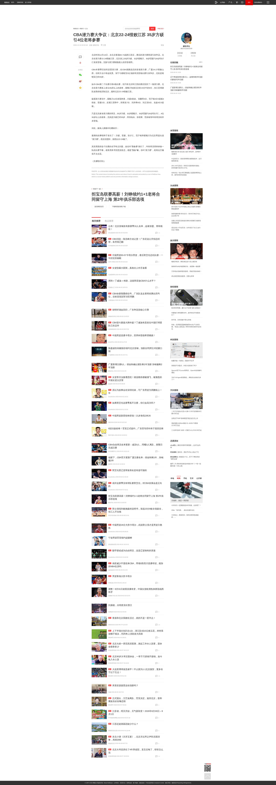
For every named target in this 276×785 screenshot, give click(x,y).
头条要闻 (174, 185)
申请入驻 (160, 28)
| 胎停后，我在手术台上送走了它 (184, 452)
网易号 (82, 28)
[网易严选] (230, 2)
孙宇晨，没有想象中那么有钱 (181, 320)
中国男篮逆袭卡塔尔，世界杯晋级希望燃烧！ (133, 335)
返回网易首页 (99, 206)
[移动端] (216, 2)
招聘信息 (129, 783)
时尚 (178, 478)
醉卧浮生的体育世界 (186, 48)
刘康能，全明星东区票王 (120, 605)
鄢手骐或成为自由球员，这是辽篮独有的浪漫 (133, 550)
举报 (162, 45)
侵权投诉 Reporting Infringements (181, 783)
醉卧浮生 (96, 45)
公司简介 (116, 783)
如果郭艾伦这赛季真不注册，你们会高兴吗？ (133, 403)
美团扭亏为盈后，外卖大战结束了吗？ (184, 365)
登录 (249, 2)
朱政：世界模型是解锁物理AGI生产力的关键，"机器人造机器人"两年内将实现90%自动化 (186, 327)
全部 (200, 62)
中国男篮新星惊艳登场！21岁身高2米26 (131, 415)
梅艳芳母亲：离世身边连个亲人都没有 (184, 261)
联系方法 (122, 783)
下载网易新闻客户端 (119, 206)
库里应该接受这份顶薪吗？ (125, 685)
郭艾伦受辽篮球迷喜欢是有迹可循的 (129, 470)
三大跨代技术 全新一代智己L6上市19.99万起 (186, 430)
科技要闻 (174, 340)
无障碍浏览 (20, 2)
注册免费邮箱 (258, 2)
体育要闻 (174, 131)
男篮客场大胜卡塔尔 (122, 576)
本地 (172, 478)
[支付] (237, 2)
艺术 (191, 478)
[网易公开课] (223, 2)
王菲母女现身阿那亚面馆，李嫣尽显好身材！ (186, 271)
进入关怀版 (28, 2)
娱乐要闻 (174, 240)
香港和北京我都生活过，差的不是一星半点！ (133, 618)
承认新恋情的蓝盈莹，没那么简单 (182, 276)
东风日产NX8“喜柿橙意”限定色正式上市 (184, 418)
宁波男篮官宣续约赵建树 (120, 538)
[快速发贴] (80, 57)
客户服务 (135, 783)
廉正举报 (167, 783)
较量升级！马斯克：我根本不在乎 (182, 361)
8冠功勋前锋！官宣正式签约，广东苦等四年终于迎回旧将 (135, 428)
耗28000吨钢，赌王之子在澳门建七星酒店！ (186, 308)
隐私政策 (141, 783)
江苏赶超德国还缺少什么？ (125, 724)
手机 (185, 478)
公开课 (199, 478)
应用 (12, 2)
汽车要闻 (174, 390)
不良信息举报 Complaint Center (155, 783)
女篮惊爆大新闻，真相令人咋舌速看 (129, 268)
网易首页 (6, 2)
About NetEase (108, 783)
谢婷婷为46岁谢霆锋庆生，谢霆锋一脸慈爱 (185, 266)
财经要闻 (174, 287)
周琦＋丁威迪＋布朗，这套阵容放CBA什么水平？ (132, 281)
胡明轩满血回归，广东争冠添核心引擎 (130, 310)
